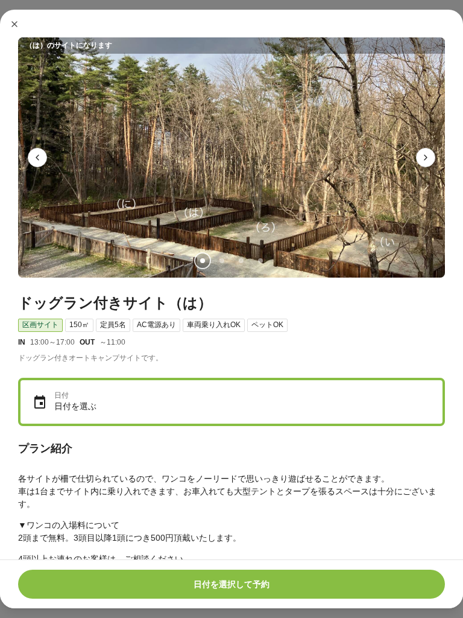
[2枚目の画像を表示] (222, 260)
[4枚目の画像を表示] (260, 260)
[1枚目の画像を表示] (202, 260)
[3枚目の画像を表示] (241, 260)
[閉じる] (14, 24)
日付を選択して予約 (231, 584)
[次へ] (425, 157)
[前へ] (37, 157)
